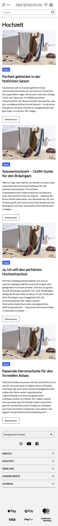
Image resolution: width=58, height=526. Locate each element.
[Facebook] (37, 443)
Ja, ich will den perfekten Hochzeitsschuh (22, 271)
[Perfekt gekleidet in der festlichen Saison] (29, 27)
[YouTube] (29, 443)
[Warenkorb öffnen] (51, 4)
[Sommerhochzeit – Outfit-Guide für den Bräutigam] (29, 122)
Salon (6, 69)
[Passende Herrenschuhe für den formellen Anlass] (29, 322)
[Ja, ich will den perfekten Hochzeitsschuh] (29, 220)
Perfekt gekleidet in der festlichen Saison (21, 78)
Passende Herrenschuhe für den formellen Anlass (27, 373)
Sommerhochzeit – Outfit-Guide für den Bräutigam (27, 173)
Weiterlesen (11, 119)
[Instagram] (20, 443)
